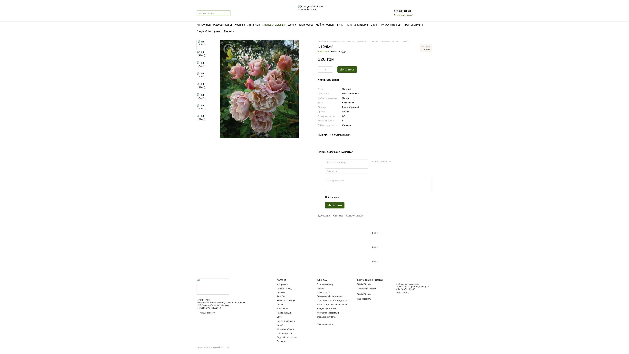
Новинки (239, 24)
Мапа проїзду (402, 292)
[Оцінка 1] (344, 197)
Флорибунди (306, 24)
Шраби (292, 24)
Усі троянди (204, 24)
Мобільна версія (207, 313)
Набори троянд (222, 24)
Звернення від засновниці (329, 296)
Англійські (254, 24)
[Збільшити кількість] (330, 69)
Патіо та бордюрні (357, 24)
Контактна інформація (328, 313)
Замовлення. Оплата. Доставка (332, 300)
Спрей (374, 24)
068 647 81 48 (402, 11)
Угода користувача (326, 317)
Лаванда (229, 31)
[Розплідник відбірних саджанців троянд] (213, 286)
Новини (320, 288)
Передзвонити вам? (403, 15)
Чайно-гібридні (325, 24)
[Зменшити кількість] (320, 69)
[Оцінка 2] (350, 197)
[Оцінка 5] (365, 197)
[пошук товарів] (227, 13)
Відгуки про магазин (327, 308)
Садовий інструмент (209, 31)
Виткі (340, 24)
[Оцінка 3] (355, 197)
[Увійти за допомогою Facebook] (395, 162)
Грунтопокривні (413, 24)
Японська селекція (273, 24)
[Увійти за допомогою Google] (400, 162)
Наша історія (323, 292)
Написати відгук (338, 51)
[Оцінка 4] (360, 197)
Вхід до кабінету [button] (325, 284)
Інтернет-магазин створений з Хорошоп (213, 347)
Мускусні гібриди (391, 24)
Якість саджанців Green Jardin (332, 304)
